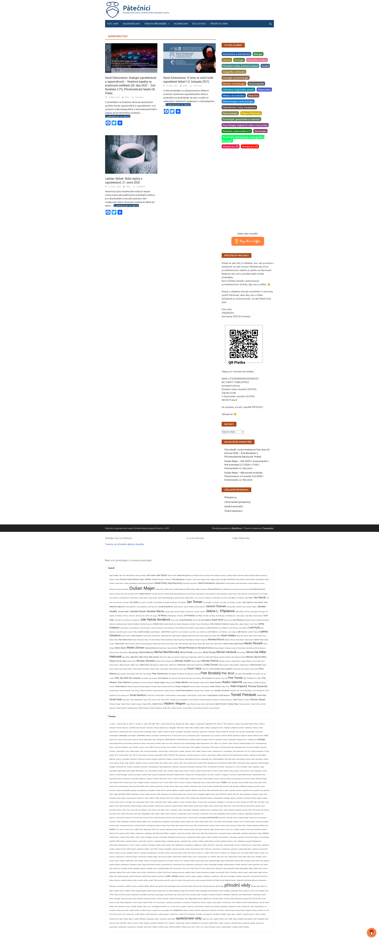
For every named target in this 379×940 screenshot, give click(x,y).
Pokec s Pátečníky (251, 113)
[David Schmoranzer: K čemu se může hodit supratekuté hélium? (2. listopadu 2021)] (189, 57)
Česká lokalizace (233, 510)
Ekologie (239, 60)
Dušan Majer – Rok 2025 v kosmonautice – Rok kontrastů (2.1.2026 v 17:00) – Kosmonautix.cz (247, 464)
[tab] (111, 567)
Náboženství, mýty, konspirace (239, 107)
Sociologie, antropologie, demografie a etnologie (243, 139)
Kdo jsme (112, 23)
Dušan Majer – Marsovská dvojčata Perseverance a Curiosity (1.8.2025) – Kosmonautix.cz (244, 476)
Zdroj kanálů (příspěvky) (237, 501)
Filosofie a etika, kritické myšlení (240, 65)
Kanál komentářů (233, 506)
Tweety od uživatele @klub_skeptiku (124, 544)
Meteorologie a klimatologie (238, 101)
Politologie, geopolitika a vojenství (241, 119)
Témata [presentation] (112, 716)
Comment (139, 97)
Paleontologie (230, 113)
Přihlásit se (230, 497)
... (177, 104)
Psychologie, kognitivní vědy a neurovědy (245, 125)
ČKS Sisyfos (199, 23)
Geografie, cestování (234, 71)
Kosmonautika (256, 83)
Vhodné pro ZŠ (250, 146)
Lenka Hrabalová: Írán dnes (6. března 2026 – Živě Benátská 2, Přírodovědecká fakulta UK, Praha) (247, 453)
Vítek (127, 97)
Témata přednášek (155, 23)
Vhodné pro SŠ (230, 146)
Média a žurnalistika (234, 95)
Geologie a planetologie (235, 77)
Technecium (181, 23)
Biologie (258, 54)
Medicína (253, 95)
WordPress (237, 528)
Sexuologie (260, 131)
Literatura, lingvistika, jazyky (238, 89)
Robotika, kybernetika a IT (237, 131)
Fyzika (265, 65)
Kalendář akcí (131, 23)
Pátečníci (137, 8)
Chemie (227, 60)
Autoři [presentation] (111, 568)
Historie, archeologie (234, 83)
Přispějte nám (218, 23)
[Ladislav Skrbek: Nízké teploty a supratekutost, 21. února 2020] (131, 154)
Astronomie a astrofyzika (236, 54)
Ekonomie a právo (257, 60)
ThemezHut (267, 528)
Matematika (264, 89)
